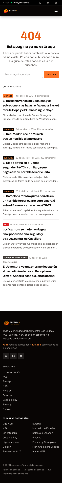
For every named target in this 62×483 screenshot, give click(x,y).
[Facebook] (13, 356)
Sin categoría (10, 432)
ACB (5, 376)
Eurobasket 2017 (12, 451)
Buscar (51, 74)
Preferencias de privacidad (15, 473)
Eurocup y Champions (15, 258)
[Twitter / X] (6, 356)
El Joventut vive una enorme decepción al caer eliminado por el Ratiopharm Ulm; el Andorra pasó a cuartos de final (30, 271)
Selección (8, 395)
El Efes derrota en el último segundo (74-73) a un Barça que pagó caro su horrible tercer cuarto (26, 167)
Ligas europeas (11, 442)
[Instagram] (21, 356)
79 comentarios (47, 191)
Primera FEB (38, 451)
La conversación (11, 372)
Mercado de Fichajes (43, 428)
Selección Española (42, 432)
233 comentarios (45, 129)
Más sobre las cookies (33, 469)
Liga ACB (8, 96)
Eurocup (7, 404)
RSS (49, 469)
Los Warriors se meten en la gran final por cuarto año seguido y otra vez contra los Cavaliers (25, 234)
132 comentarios (48, 158)
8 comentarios (36, 224)
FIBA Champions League (45, 446)
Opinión (7, 409)
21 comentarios (42, 96)
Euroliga (8, 129)
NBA (6, 224)
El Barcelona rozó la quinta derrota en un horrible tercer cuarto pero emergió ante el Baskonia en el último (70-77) (29, 200)
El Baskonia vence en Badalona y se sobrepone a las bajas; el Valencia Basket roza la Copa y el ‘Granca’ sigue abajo (31, 105)
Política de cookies (11, 469)
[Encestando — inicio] (10, 11)
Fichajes (7, 390)
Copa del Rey (10, 399)
